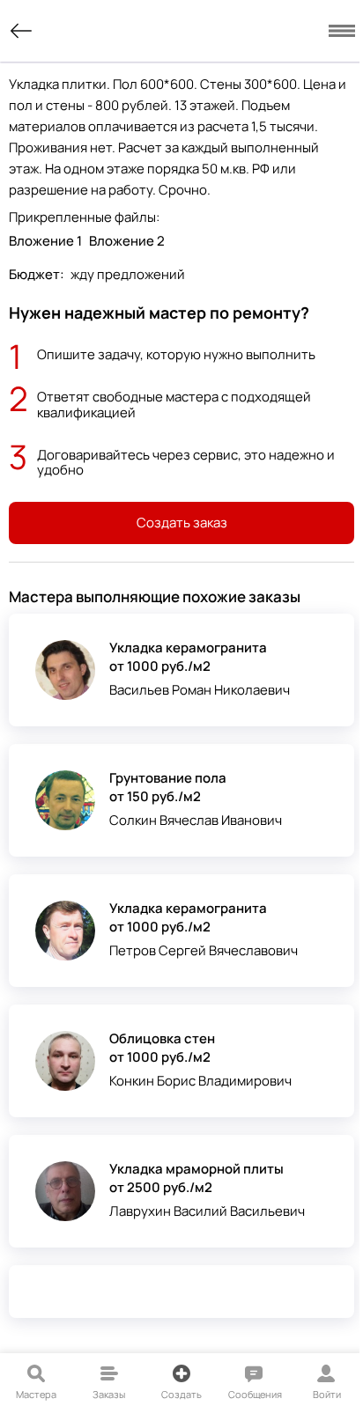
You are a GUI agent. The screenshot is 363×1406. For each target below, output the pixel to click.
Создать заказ (182, 522)
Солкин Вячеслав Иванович (195, 820)
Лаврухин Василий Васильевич (207, 1211)
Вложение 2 (127, 240)
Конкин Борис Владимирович (200, 1080)
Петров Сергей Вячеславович (203, 950)
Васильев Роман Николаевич (199, 690)
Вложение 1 (45, 240)
